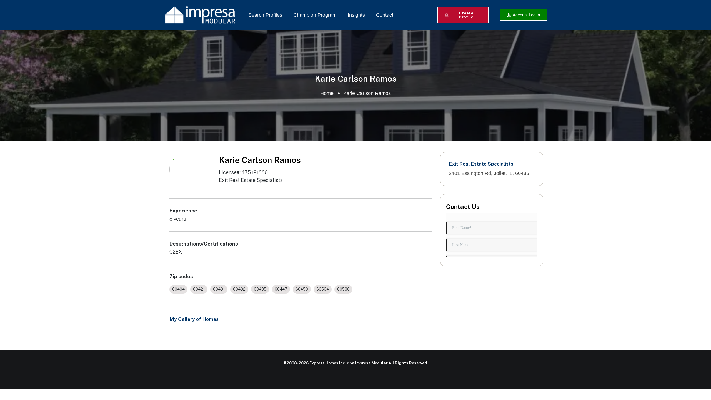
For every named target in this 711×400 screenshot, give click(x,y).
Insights (356, 15)
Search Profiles (265, 15)
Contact (384, 15)
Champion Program (315, 15)
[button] (523, 15)
